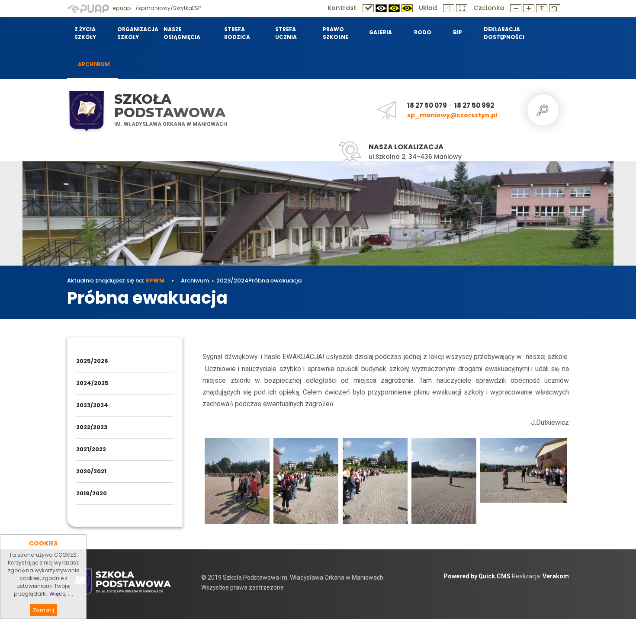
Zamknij (43, 610)
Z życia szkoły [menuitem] (85, 33)
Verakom (556, 576)
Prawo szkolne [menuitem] (335, 33)
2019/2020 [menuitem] (91, 493)
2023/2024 (232, 280)
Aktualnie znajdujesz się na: (115, 280)
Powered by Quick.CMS (477, 576)
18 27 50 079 (427, 105)
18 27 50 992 (474, 105)
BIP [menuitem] (457, 32)
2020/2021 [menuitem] (91, 471)
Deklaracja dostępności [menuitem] (504, 33)
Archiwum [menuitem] (94, 64)
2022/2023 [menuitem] (91, 427)
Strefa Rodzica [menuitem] (237, 33)
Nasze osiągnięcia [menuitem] (182, 33)
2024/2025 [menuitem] (92, 383)
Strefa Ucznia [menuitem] (286, 33)
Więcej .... (61, 593)
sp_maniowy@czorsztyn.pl (452, 115)
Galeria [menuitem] (380, 32)
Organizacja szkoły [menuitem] (135, 33)
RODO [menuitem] (422, 32)
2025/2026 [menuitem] (92, 361)
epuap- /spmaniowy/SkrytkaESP (156, 8)
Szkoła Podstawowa (169, 106)
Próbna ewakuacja (275, 280)
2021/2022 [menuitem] (91, 449)
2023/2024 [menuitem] (92, 405)
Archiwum (195, 280)
